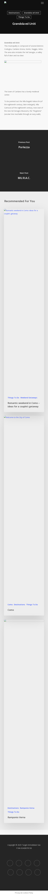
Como (10, 604)
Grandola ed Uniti (31, 13)
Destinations (14, 13)
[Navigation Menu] (42, 3)
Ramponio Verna (27, 808)
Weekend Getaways (28, 397)
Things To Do (24, 17)
